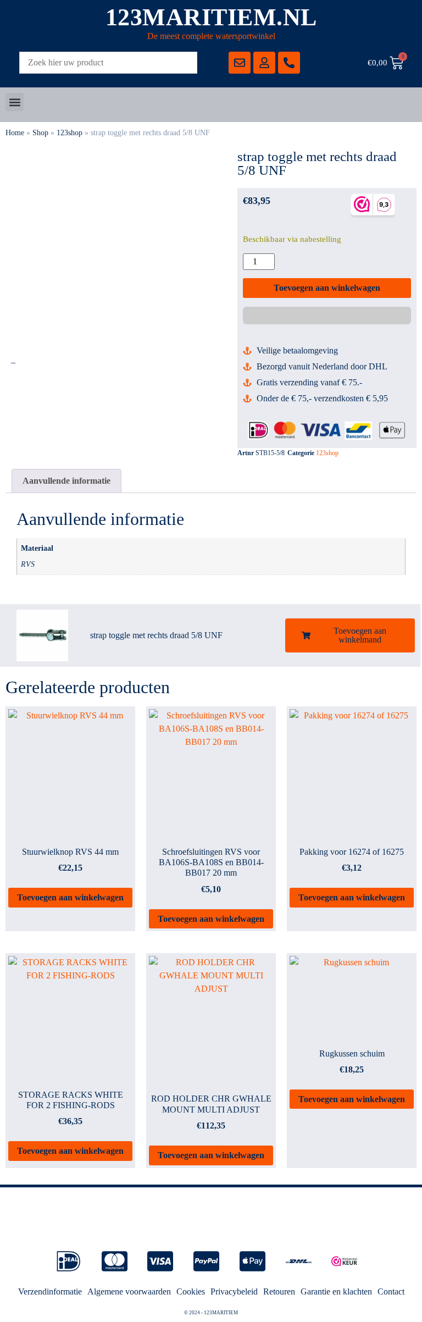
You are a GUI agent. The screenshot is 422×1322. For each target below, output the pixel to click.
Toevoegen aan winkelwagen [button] (70, 897)
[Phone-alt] (289, 63)
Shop (40, 133)
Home (14, 133)
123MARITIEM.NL (211, 17)
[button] (14, 102)
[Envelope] (240, 63)
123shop (69, 133)
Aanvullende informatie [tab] (66, 480)
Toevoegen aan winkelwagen (327, 287)
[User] (264, 63)
